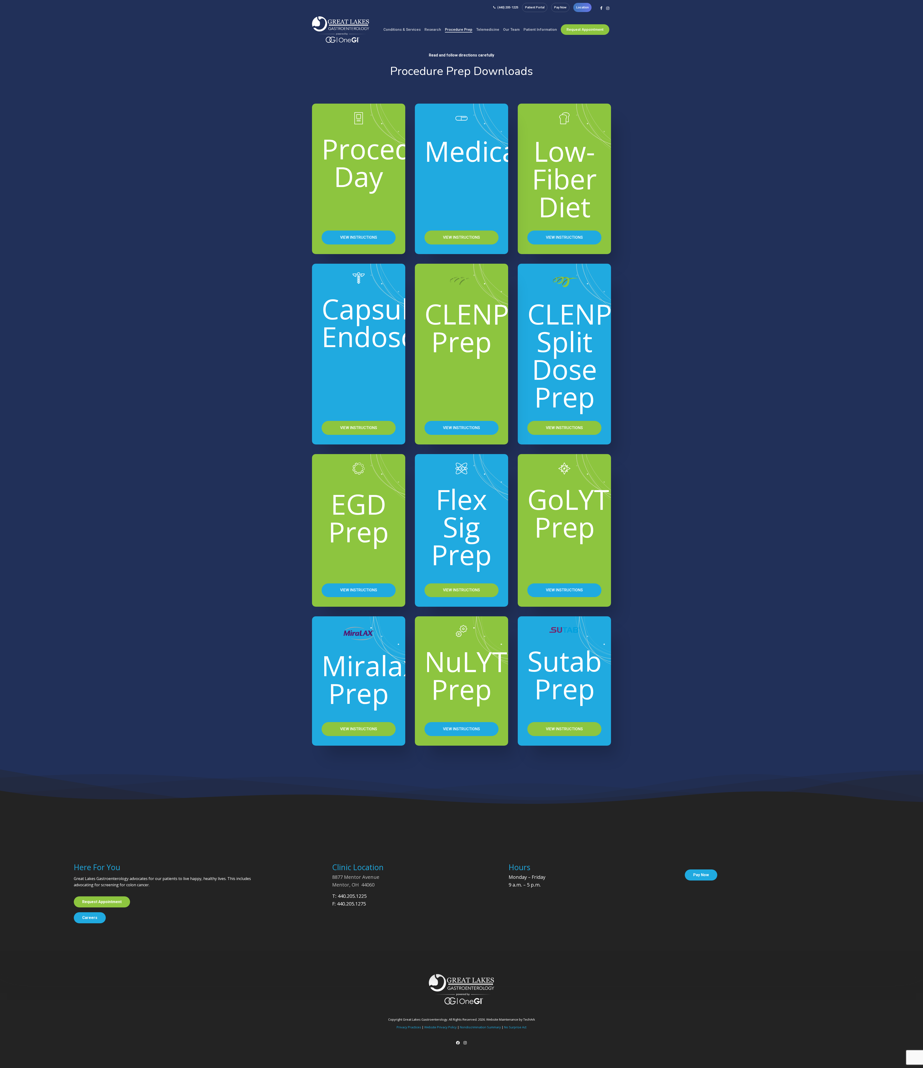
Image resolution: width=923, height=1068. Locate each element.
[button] (358, 237)
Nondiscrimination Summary (480, 1027)
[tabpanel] (461, 418)
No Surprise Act (515, 1027)
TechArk (529, 1019)
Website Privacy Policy (440, 1027)
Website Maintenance (502, 1019)
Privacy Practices (409, 1027)
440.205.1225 (352, 896)
